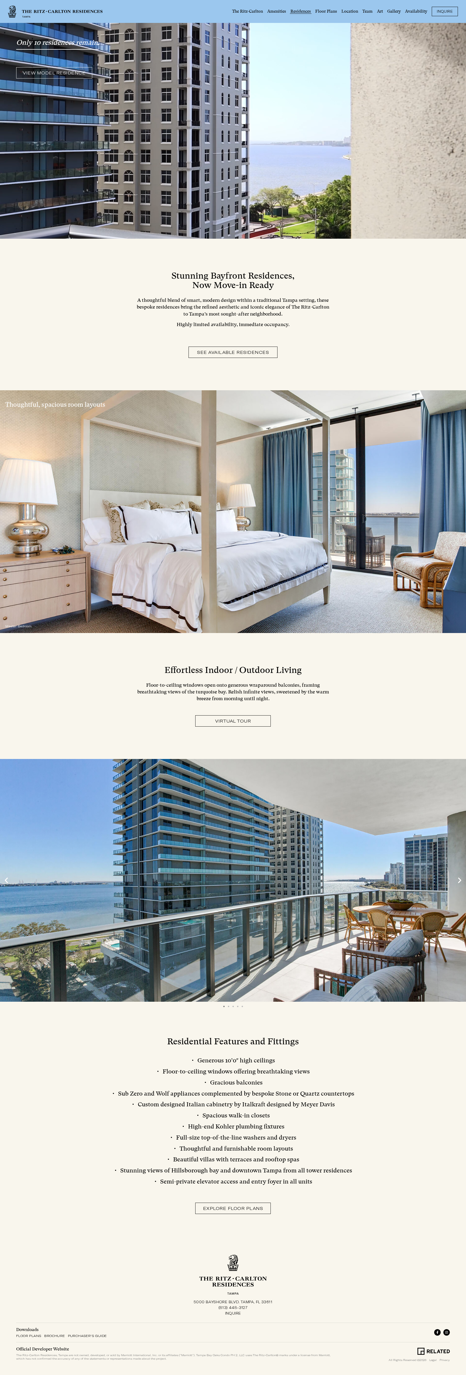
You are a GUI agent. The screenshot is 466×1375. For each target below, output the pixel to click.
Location (349, 11)
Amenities (276, 11)
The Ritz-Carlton (247, 11)
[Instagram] (446, 1332)
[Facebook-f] (437, 1332)
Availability (416, 11)
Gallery (394, 11)
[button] (6, 880)
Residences (300, 11)
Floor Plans (326, 11)
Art (380, 11)
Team (367, 11)
